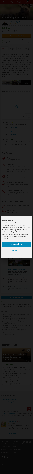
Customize (16, 250)
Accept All (15, 244)
